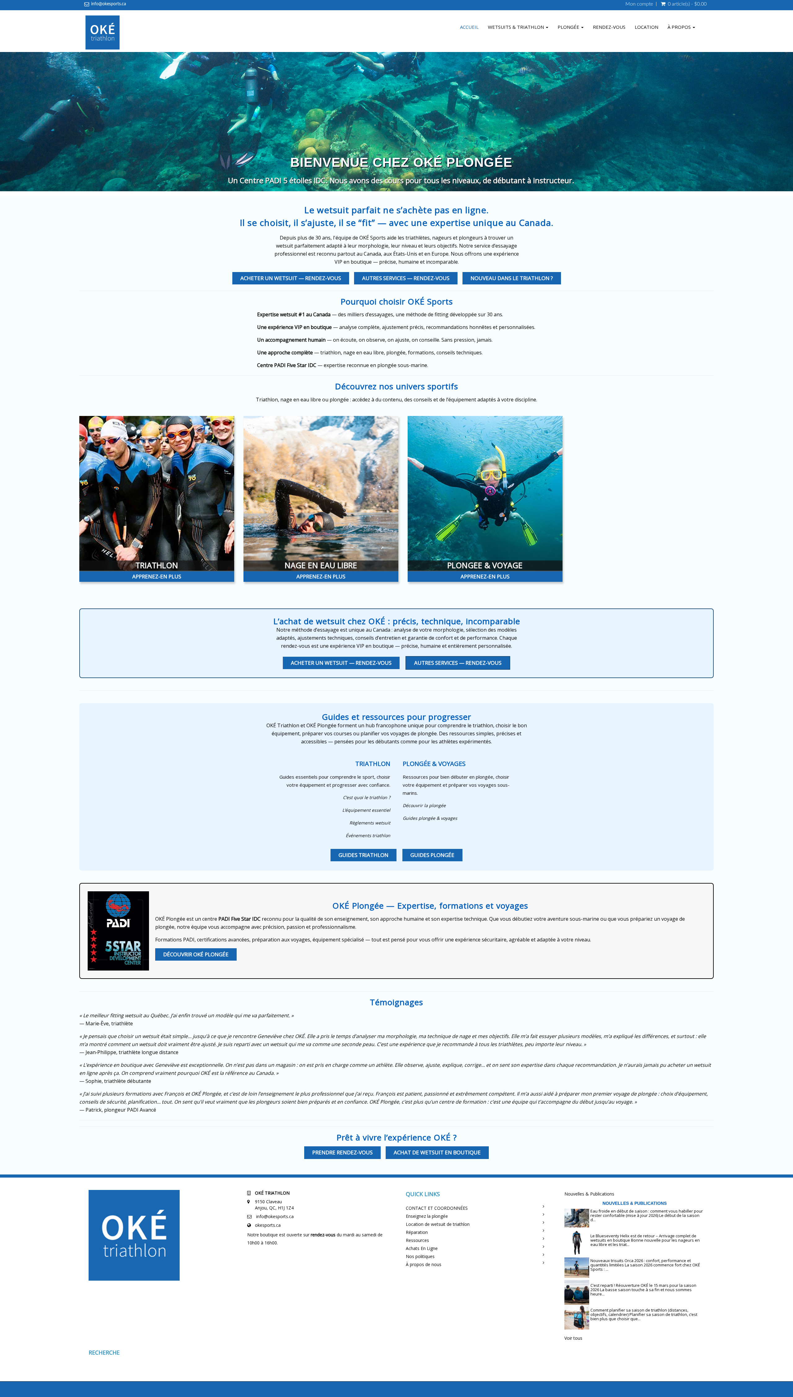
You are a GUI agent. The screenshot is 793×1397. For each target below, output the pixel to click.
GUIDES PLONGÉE (432, 855)
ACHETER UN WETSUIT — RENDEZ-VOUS (290, 278)
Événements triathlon (368, 835)
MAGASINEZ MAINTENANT (401, 179)
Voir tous (573, 1338)
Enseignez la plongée (427, 1216)
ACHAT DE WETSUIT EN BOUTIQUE (437, 1152)
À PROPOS (680, 27)
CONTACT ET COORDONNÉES (437, 1208)
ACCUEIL (469, 27)
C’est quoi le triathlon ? (366, 797)
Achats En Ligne (422, 1248)
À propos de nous (423, 1264)
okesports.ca (268, 1225)
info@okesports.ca (108, 4)
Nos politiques (420, 1256)
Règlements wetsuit (369, 823)
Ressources (417, 1240)
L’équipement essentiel (366, 810)
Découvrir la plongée (424, 805)
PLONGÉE (569, 27)
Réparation (417, 1232)
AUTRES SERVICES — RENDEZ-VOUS (405, 278)
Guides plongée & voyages (430, 818)
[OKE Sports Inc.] (102, 33)
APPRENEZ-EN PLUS (156, 576)
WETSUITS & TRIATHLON (516, 27)
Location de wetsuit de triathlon (438, 1224)
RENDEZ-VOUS (609, 27)
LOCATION (646, 27)
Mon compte (639, 4)
